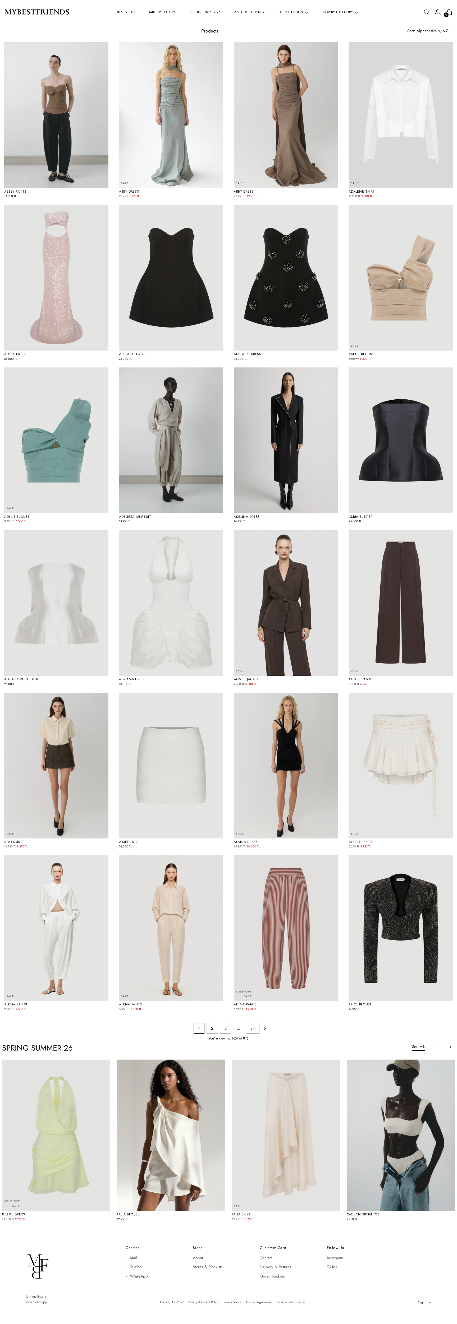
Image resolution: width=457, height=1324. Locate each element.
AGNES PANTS (360, 679)
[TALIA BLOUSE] (171, 1135)
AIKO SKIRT (13, 842)
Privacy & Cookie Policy (203, 1302)
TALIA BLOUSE (128, 1214)
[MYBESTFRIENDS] (37, 12)
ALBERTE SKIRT (360, 842)
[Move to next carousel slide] (450, 1046)
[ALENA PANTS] (56, 928)
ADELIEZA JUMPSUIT (135, 516)
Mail (133, 1258)
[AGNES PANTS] (401, 603)
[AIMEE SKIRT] (171, 765)
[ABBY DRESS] (171, 115)
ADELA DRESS (15, 354)
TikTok (332, 1267)
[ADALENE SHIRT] (401, 115)
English (422, 1302)
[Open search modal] (426, 12)
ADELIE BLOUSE (361, 354)
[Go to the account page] (437, 12)
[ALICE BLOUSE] (401, 928)
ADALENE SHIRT (361, 191)
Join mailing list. (37, 1296)
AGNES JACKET (246, 679)
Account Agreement (258, 1302)
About (198, 1258)
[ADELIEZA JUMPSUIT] (171, 440)
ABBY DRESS (129, 191)
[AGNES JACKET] (286, 603)
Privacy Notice (232, 1302)
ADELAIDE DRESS (133, 354)
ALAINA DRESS (246, 842)
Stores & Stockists (208, 1267)
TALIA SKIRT (241, 1214)
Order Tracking (272, 1276)
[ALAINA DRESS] (286, 765)
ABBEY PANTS (15, 191)
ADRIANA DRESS (132, 679)
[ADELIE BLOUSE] (401, 278)
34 (252, 1028)
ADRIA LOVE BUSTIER (21, 679)
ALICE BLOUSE (360, 1004)
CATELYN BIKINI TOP (363, 1214)
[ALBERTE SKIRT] (401, 765)
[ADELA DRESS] (56, 278)
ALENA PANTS (15, 1004)
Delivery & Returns (275, 1267)
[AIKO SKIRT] (56, 765)
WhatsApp (139, 1276)
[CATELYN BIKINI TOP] (401, 1135)
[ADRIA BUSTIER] (401, 440)
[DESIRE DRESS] (56, 1135)
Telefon (136, 1267)
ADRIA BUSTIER (361, 516)
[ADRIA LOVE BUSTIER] (56, 603)
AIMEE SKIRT (129, 842)
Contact (266, 1258)
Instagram (335, 1258)
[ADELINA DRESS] (286, 440)
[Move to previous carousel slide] (438, 1047)
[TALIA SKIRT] (286, 1135)
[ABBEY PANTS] (56, 115)
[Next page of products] (265, 1028)
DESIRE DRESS (13, 1214)
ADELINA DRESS (247, 516)
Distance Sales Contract (291, 1302)
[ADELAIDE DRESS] (171, 278)
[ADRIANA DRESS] (171, 603)
